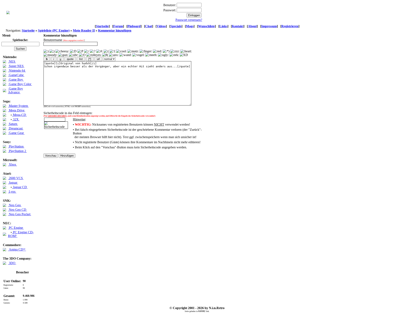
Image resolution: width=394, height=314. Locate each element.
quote (70, 59)
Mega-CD (19, 115)
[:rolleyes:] (93, 55)
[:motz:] (133, 51)
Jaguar (13, 182)
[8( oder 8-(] (105, 55)
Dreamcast (15, 128)
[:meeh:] (151, 55)
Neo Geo (15, 205)
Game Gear (16, 133)
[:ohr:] (73, 55)
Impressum (269, 26)
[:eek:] (174, 55)
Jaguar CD (20, 187)
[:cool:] (121, 51)
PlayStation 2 (17, 151)
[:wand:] (125, 55)
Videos (161, 26)
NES (12, 61)
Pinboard (134, 26)
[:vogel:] (138, 55)
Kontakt (237, 26)
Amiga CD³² (17, 249)
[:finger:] (146, 51)
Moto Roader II (84, 30)
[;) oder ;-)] (52, 51)
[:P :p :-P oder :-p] (80, 51)
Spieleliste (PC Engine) (54, 30)
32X (15, 119)
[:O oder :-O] (82, 55)
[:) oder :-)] (46, 51)
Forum (118, 26)
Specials (175, 26)
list (81, 59)
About (252, 26)
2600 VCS (16, 178)
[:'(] (112, 51)
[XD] (184, 55)
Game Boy (16, 79)
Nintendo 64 (17, 70)
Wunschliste (206, 26)
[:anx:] (114, 55)
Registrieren (289, 26)
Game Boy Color (20, 84)
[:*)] (166, 51)
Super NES (16, 66)
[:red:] (157, 51)
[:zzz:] (175, 51)
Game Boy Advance (15, 90)
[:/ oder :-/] (86, 51)
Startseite (102, 26)
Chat (148, 26)
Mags (190, 26)
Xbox (12, 164)
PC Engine (16, 227)
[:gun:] (63, 55)
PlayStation (16, 146)
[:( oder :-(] (106, 51)
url (98, 59)
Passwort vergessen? (188, 20)
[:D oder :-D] (73, 51)
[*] (90, 59)
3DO (12, 263)
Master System (18, 106)
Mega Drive (16, 110)
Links (223, 26)
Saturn (13, 124)
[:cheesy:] (62, 51)
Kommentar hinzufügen (114, 30)
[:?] (92, 51)
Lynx (12, 191)
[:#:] (99, 51)
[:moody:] (50, 55)
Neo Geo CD (17, 209)
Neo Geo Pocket (19, 214)
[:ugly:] (163, 55)
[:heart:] (186, 51)
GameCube (16, 75)
